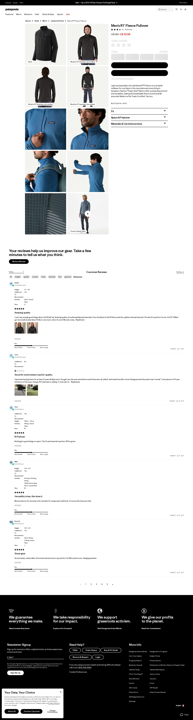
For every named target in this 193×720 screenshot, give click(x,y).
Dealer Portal (155, 656)
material (52, 277)
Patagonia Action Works (138, 651)
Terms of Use (155, 674)
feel (59, 277)
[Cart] (185, 9)
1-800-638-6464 (84, 667)
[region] (32, 703)
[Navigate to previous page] (80, 584)
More (21, 3)
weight (17, 277)
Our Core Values (135, 656)
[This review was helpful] (177, 401)
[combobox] (16, 271)
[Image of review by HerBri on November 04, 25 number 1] (20, 328)
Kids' (37, 14)
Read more (80, 320)
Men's (18, 14)
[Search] (165, 9)
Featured (9, 14)
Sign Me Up (15, 673)
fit (11, 277)
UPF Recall (154, 688)
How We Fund (134, 679)
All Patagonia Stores (136, 697)
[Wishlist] (176, 9)
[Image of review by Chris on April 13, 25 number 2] (32, 390)
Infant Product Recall (157, 692)
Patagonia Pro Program (158, 651)
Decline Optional (32, 711)
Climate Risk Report (157, 670)
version (35, 277)
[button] (45, 44)
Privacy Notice (155, 660)
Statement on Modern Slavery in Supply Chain (167, 665)
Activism (8, 3)
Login (97, 657)
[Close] (60, 691)
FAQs (75, 650)
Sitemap (132, 701)
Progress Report (135, 660)
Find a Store (183, 3)
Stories (15, 3)
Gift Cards (133, 688)
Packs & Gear (48, 14)
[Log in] (181, 9)
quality (26, 277)
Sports (60, 14)
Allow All (12, 711)
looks (43, 277)
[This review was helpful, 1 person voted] (178, 349)
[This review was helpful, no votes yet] (177, 456)
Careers (153, 679)
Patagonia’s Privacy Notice (39, 667)
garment (68, 277)
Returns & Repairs (80, 657)
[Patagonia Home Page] (12, 9)
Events (131, 683)
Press (152, 683)
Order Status (91, 650)
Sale (68, 14)
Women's (28, 14)
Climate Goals (134, 670)
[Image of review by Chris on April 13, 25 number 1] (20, 390)
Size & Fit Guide (111, 650)
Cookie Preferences (78, 672)
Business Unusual (135, 665)
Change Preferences (52, 711)
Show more (77, 277)
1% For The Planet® (136, 674)
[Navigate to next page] (112, 584)
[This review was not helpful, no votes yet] (182, 349)
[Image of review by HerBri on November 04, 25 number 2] (32, 328)
